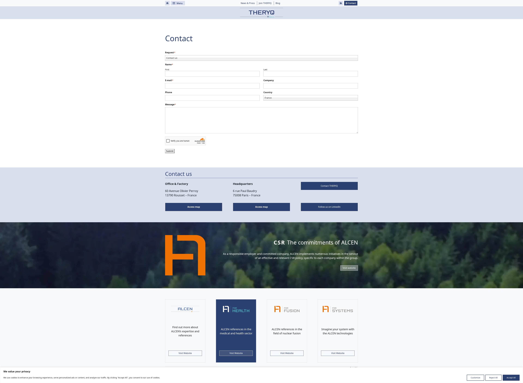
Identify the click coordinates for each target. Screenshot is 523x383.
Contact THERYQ (329, 185)
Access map (193, 206)
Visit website (349, 267)
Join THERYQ (265, 3)
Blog (278, 3)
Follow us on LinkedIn (329, 206)
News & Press (248, 3)
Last (265, 69)
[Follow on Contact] (350, 3)
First (167, 69)
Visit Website (185, 353)
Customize (475, 377)
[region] (261, 375)
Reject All (493, 377)
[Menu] (178, 3)
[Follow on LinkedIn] (340, 3)
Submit (170, 151)
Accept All (511, 377)
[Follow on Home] (167, 3)
